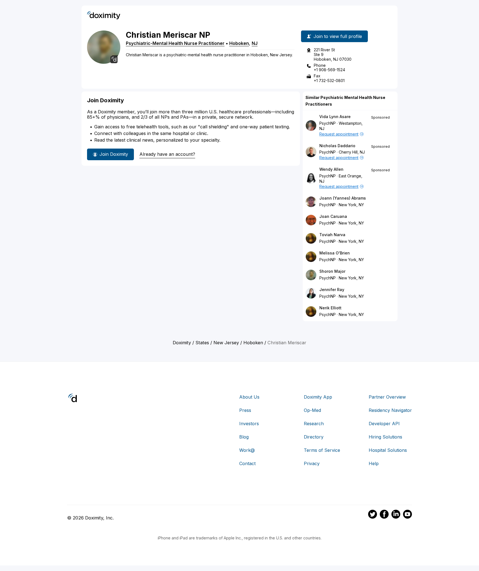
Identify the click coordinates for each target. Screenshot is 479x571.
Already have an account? (167, 154)
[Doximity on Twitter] (372, 515)
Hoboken (239, 43)
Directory (313, 437)
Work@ (247, 450)
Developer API (384, 423)
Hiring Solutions (385, 437)
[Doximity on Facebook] (384, 515)
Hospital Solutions (388, 450)
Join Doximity (114, 154)
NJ (255, 43)
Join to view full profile (338, 36)
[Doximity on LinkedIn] (395, 515)
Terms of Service (322, 450)
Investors (249, 423)
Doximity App (318, 397)
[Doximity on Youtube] (407, 515)
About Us (249, 397)
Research (314, 423)
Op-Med (312, 410)
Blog (244, 437)
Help (374, 463)
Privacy (312, 463)
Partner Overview (387, 397)
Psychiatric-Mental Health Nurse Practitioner (175, 43)
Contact (247, 463)
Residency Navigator (390, 410)
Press (245, 410)
